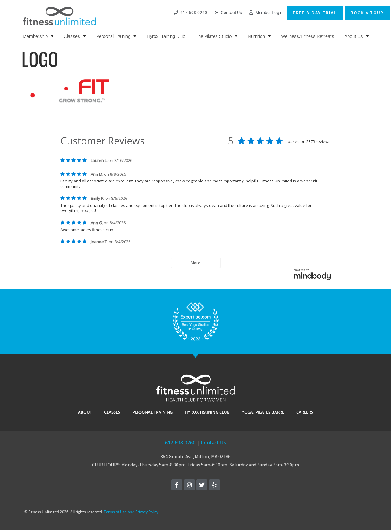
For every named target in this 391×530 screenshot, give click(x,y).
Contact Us (213, 442)
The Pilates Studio (214, 36)
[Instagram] (189, 484)
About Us (354, 36)
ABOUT (85, 412)
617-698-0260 (180, 442)
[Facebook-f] (176, 484)
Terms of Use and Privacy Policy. (131, 511)
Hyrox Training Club (166, 36)
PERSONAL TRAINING (153, 412)
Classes (72, 36)
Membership (35, 36)
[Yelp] (214, 484)
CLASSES (112, 412)
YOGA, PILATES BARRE (263, 412)
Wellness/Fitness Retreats (307, 36)
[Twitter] (201, 484)
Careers (304, 412)
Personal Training (113, 36)
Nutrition (256, 36)
